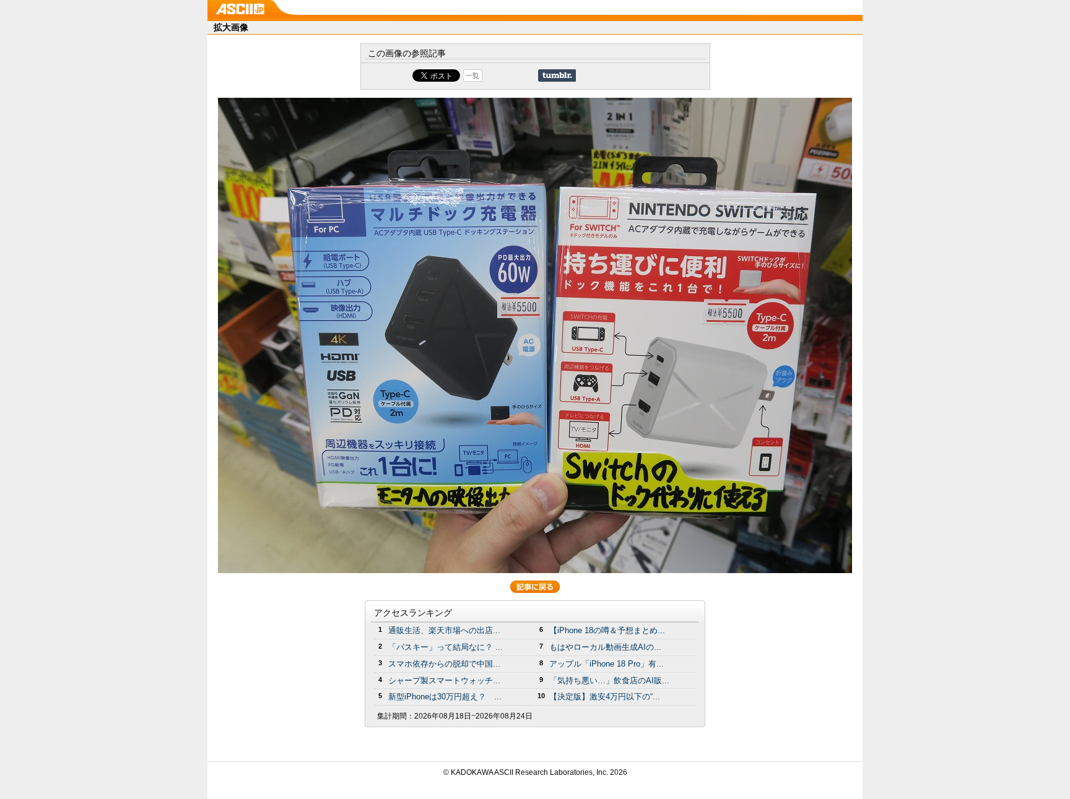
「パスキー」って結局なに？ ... (445, 647)
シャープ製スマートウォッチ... (444, 680)
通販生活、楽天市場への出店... (444, 630)
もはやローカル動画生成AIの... (605, 647)
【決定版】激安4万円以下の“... (604, 696)
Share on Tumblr (557, 75)
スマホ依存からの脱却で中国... (444, 663)
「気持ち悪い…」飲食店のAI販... (609, 680)
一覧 (472, 75)
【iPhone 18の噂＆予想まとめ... (607, 630)
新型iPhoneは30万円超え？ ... (445, 696)
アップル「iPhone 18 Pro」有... (606, 663)
